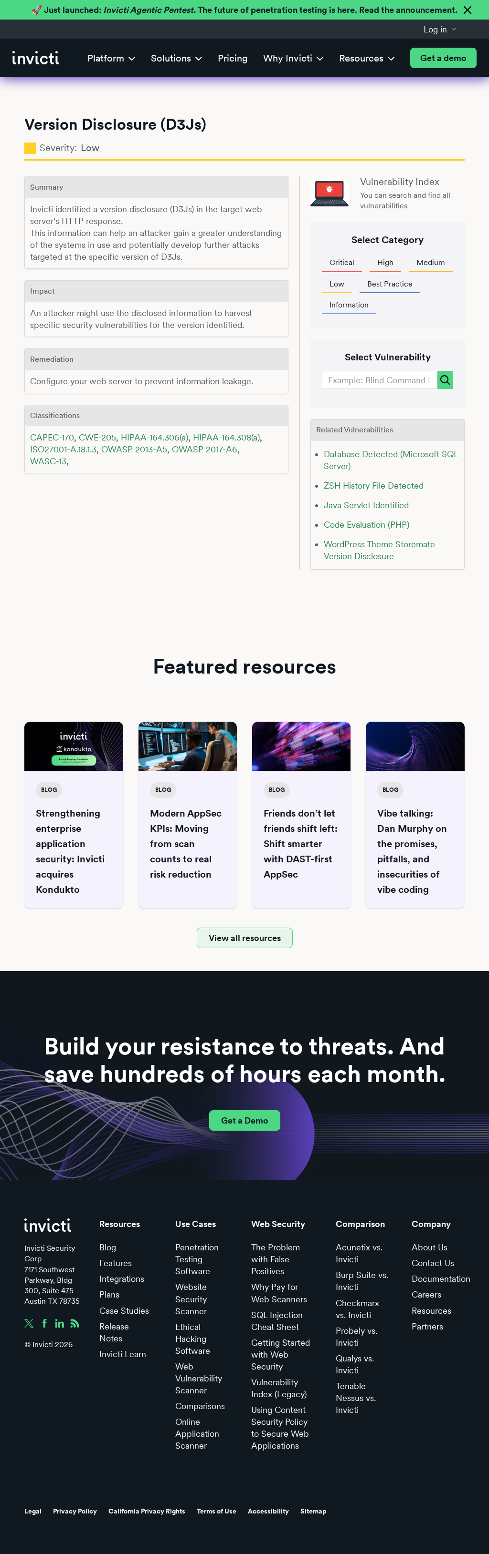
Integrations (121, 1279)
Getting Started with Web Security (280, 1354)
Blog (107, 1247)
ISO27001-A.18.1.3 (63, 449)
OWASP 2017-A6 (204, 449)
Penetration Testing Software (197, 1259)
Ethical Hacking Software (192, 1339)
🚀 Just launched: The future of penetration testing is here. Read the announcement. (244, 10)
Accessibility (268, 1511)
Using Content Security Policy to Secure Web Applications (280, 1428)
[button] (440, 29)
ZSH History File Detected (374, 486)
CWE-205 (97, 437)
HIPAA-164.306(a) (154, 437)
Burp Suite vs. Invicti (362, 1281)
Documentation (441, 1279)
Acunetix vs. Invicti (359, 1253)
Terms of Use (216, 1511)
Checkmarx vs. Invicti (357, 1309)
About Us (429, 1247)
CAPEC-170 (52, 437)
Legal (33, 1511)
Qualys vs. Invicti (355, 1364)
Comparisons (200, 1406)
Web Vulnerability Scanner (198, 1378)
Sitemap (313, 1511)
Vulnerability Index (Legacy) (279, 1388)
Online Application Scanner (197, 1434)
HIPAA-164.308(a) (226, 437)
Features (115, 1263)
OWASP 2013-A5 (134, 449)
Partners (427, 1326)
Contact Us (433, 1263)
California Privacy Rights (146, 1511)
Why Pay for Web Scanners (279, 1293)
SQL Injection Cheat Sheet (277, 1321)
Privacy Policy (75, 1511)
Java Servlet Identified (366, 505)
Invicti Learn (122, 1354)
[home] (35, 58)
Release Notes (114, 1332)
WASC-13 (48, 461)
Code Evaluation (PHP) (366, 525)
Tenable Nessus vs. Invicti (356, 1398)
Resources (431, 1311)
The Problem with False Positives (275, 1259)
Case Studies (124, 1311)
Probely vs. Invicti (356, 1337)
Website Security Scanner (191, 1299)
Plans (109, 1294)
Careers (426, 1294)
